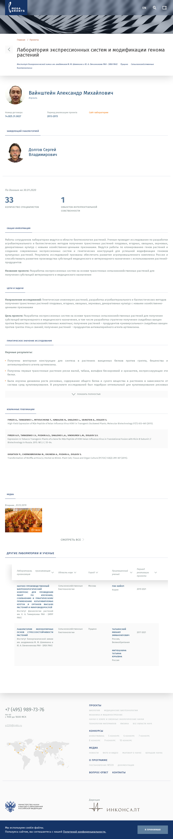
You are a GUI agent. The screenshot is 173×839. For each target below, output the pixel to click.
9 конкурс (110, 740)
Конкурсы (96, 730)
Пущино (124, 64)
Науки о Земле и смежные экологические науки (116, 719)
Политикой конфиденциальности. (84, 832)
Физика (124, 723)
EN (144, 7)
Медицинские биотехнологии (121, 710)
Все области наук (142, 723)
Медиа (93, 747)
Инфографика (96, 735)
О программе (98, 760)
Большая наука (153, 752)
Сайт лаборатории (98, 112)
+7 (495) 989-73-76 (24, 709)
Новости (94, 752)
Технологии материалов (102, 723)
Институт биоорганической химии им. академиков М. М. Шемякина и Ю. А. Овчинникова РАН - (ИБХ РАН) (67, 64)
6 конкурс (129, 735)
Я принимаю (153, 829)
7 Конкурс (144, 735)
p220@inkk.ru (13, 725)
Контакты (119, 772)
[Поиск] (154, 7)
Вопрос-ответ (98, 772)
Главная (21, 40)
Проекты (34, 40)
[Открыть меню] (164, 7)
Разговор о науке (131, 752)
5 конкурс (113, 735)
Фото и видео (110, 752)
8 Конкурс (94, 740)
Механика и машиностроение (105, 714)
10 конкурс (126, 740)
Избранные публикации (20, 409)
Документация (126, 765)
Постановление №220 (101, 765)
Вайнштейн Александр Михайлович (71, 92)
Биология (94, 710)
